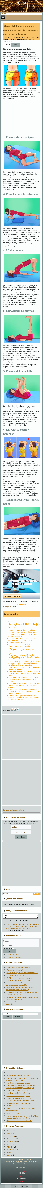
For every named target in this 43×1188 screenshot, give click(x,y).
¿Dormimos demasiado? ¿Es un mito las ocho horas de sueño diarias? (24, 646)
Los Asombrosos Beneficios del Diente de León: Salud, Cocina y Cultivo (23, 639)
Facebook (22, 1159)
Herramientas (11, 1139)
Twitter (29, 1159)
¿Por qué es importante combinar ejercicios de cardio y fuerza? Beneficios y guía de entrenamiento (23, 651)
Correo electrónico (20, 39)
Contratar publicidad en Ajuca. (13, 810)
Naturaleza (10, 1131)
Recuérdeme (7, 948)
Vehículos (10, 1147)
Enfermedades (12, 1150)
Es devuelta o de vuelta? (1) (16, 975)
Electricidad (11, 1136)
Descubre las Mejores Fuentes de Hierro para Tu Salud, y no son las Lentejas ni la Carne (24, 673)
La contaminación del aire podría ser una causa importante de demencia (22, 631)
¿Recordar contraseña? (15, 957)
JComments (21, 605)
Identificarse (9, 951)
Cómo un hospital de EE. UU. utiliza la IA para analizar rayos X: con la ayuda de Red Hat (24, 626)
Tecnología (10, 1144)
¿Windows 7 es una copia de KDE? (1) (20, 967)
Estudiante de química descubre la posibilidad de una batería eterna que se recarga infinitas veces (23, 697)
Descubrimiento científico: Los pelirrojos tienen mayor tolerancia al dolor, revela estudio (23, 685)
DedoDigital (21, 1181)
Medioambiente (12, 1133)
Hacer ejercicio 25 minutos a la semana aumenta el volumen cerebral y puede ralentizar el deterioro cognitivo (23, 663)
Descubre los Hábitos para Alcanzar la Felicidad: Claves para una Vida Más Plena (23, 679)
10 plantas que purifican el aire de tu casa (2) (22, 973)
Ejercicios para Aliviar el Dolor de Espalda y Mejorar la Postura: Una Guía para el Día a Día (23, 657)
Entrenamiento (12, 1142)
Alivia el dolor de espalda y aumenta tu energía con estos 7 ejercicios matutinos (20, 30)
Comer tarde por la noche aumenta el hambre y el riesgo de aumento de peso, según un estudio (23, 691)
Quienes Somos (10, 1161)
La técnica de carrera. (17, 643)
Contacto (15, 1159)
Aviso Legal (34, 1161)
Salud (14, 607)
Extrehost (25, 1186)
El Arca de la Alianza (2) (15, 970)
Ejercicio (10, 1155)
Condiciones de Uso (23, 1161)
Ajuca (21, 1176)
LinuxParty (21, 1171)
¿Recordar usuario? (13, 955)
